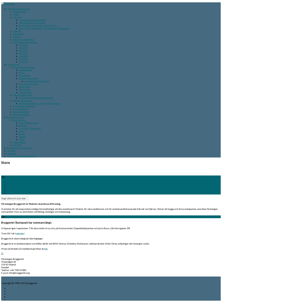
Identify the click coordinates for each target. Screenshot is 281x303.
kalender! (20, 233)
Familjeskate (25, 92)
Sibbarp (23, 125)
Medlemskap (19, 11)
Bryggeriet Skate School (37, 81)
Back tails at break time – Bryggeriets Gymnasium (44, 28)
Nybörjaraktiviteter (29, 78)
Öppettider (24, 75)
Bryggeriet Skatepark (24, 67)
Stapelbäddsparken (22, 95)
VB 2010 (23, 47)
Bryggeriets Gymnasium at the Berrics (38, 25)
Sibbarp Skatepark (22, 100)
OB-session (24, 89)
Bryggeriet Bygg (15, 117)
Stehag (22, 136)
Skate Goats (25, 86)
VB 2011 (23, 50)
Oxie (21, 131)
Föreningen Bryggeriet (18, 8)
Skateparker (13, 64)
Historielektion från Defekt (32, 20)
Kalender (11, 153)
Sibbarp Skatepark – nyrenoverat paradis (39, 103)
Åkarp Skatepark (21, 114)
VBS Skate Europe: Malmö (32, 22)
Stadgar (17, 36)
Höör (21, 139)
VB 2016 (23, 61)
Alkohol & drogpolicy (23, 39)
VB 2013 (23, 56)
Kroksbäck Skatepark (24, 106)
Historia (17, 17)
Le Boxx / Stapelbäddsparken (21, 156)
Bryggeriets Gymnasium (19, 147)
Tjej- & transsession (28, 83)
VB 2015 (23, 58)
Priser (16, 14)
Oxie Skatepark (21, 108)
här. (46, 248)
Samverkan (18, 33)
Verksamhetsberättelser (25, 42)
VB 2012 (23, 53)
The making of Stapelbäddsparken (36, 97)
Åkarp (22, 133)
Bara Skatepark (21, 111)
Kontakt (17, 31)
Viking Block (19, 142)
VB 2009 (23, 45)
